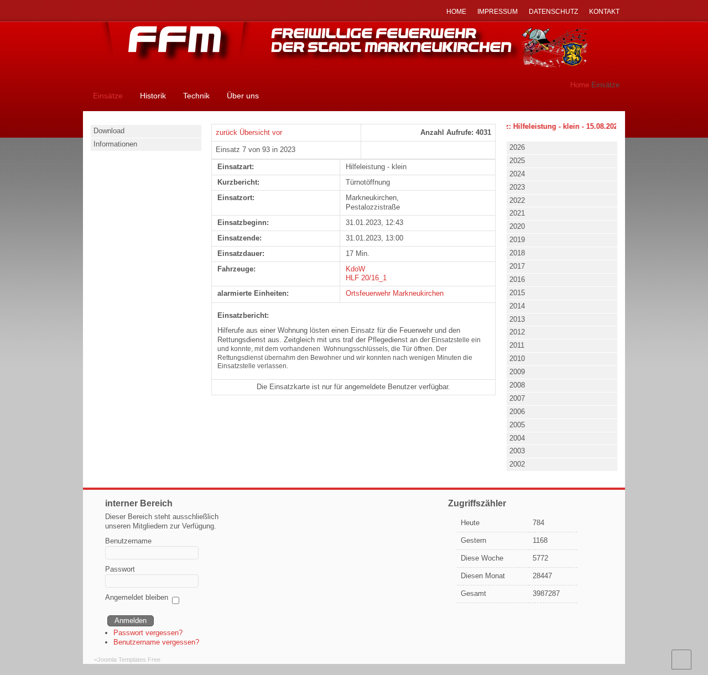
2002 (517, 464)
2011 (516, 345)
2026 (517, 147)
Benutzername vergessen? (156, 642)
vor (277, 132)
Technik (196, 95)
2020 (517, 226)
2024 (517, 174)
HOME (456, 11)
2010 (517, 358)
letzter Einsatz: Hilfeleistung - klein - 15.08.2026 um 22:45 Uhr (559, 126)
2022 (517, 200)
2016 (517, 279)
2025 (517, 160)
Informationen (115, 144)
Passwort (120, 569)
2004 (517, 438)
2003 (517, 451)
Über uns (243, 95)
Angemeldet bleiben (136, 597)
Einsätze (108, 95)
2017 (517, 266)
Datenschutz (553, 11)
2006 (517, 411)
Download (108, 131)
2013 (517, 319)
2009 (517, 372)
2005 (517, 425)
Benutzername (128, 541)
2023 (517, 187)
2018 (517, 253)
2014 (517, 306)
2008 (517, 385)
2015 (517, 293)
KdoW (355, 269)
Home (579, 85)
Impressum (497, 11)
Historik (153, 95)
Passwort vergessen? (148, 633)
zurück (226, 132)
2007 (517, 398)
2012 (517, 332)
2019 (517, 240)
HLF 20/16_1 (366, 278)
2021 (517, 213)
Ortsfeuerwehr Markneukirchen (395, 293)
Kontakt (604, 11)
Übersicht (255, 132)
